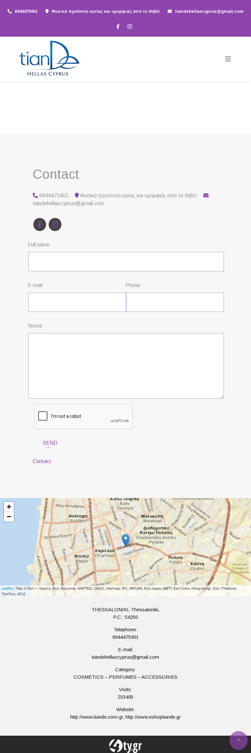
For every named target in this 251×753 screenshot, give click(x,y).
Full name (39, 244)
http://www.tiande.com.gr (96, 717)
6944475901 (26, 11)
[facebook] (117, 26)
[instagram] (129, 26)
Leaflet (7, 588)
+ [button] (9, 507)
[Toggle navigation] (228, 59)
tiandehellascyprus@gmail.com (209, 11)
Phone (133, 285)
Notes (35, 326)
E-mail (35, 285)
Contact (42, 461)
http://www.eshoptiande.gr (153, 717)
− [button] (9, 516)
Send (50, 443)
